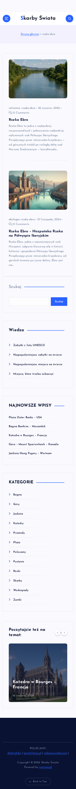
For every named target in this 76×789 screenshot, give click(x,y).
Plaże (16, 542)
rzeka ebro (28, 108)
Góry (16, 504)
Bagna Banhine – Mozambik (27, 426)
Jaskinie (18, 513)
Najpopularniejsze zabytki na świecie (37, 354)
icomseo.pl (45, 767)
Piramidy (19, 533)
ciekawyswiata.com (55, 753)
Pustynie (18, 561)
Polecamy (19, 552)
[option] (38, 672)
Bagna (17, 494)
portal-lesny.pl (33, 753)
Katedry (18, 523)
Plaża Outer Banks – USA (25, 417)
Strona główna (30, 34)
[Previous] (58, 632)
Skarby (17, 580)
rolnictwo (14, 108)
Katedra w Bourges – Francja (28, 435)
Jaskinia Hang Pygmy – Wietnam (30, 453)
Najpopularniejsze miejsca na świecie (37, 364)
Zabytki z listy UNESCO (29, 345)
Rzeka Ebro (18, 120)
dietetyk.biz (14, 753)
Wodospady (20, 590)
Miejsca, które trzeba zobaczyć (33, 374)
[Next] (64, 632)
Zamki (17, 599)
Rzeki (16, 571)
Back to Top (40, 781)
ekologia (14, 219)
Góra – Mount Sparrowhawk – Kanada (33, 444)
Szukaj (15, 287)
